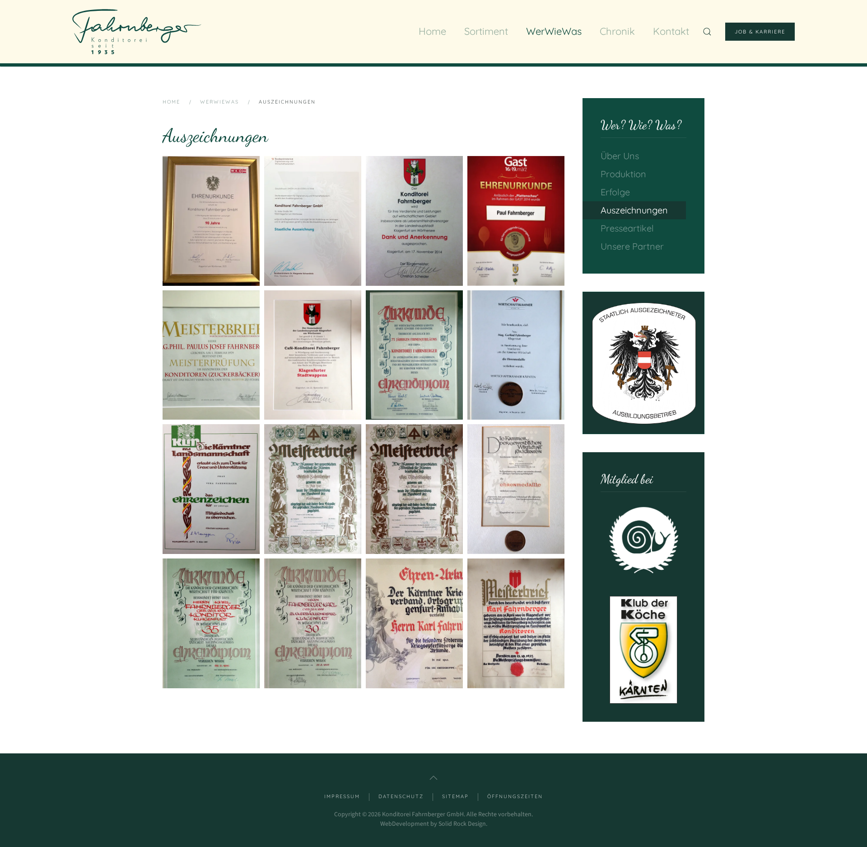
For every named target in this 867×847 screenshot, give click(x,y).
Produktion (623, 174)
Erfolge (615, 192)
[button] (211, 221)
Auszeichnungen (634, 210)
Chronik (617, 31)
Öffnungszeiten (515, 796)
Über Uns (620, 155)
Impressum (342, 796)
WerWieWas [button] (554, 31)
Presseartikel (627, 228)
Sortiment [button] (486, 31)
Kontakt (671, 31)
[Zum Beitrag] (643, 363)
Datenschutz (401, 796)
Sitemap (455, 796)
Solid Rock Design (462, 823)
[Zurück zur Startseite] (136, 31)
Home (432, 31)
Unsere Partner (632, 246)
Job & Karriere (760, 31)
